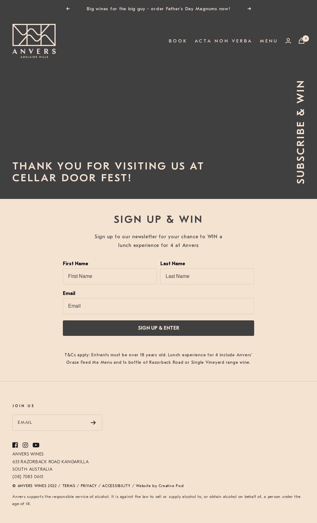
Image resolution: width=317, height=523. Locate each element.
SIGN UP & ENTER (158, 328)
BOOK (178, 41)
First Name (75, 263)
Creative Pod (171, 486)
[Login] (288, 40)
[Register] (93, 422)
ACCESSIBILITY (116, 486)
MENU (269, 41)
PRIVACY (89, 486)
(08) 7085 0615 (27, 476)
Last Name (172, 263)
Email (69, 293)
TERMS (69, 486)
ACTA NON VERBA (223, 41)
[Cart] (301, 41)
